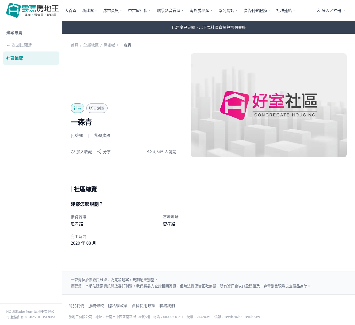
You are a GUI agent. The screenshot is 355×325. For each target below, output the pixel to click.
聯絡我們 (167, 305)
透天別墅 (97, 108)
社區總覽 (14, 58)
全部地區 (91, 45)
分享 (107, 151)
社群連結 (284, 10)
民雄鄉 (109, 45)
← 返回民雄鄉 (19, 45)
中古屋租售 (138, 10)
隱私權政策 (118, 305)
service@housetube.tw (242, 316)
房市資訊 (111, 10)
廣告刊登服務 (255, 10)
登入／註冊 (331, 10)
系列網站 (226, 10)
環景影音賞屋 (168, 10)
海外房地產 (199, 10)
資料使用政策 (143, 305)
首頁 (74, 45)
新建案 (88, 10)
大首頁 (70, 10)
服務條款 (96, 305)
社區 (77, 108)
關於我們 (76, 305)
